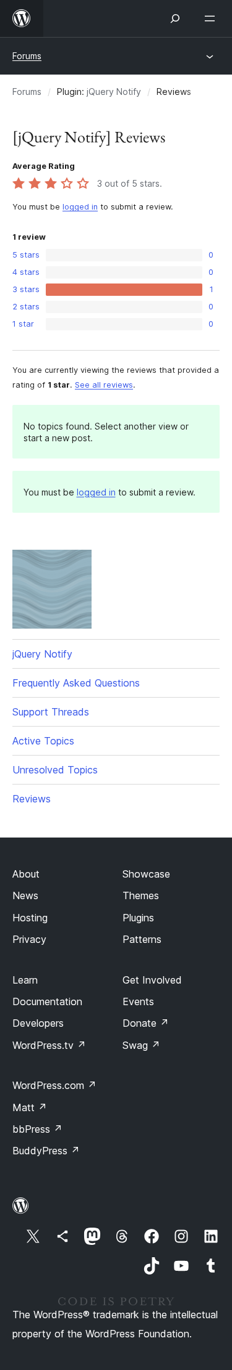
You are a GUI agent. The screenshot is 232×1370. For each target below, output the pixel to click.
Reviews (31, 799)
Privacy (29, 939)
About (26, 874)
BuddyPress (46, 1150)
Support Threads (50, 712)
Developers (38, 1023)
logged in (80, 206)
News (25, 895)
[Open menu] (212, 18)
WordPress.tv (49, 1045)
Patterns (141, 939)
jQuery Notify (114, 91)
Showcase (146, 874)
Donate (145, 1023)
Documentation (47, 1001)
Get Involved (152, 980)
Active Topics (43, 741)
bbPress (37, 1129)
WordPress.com (54, 1085)
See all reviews (104, 384)
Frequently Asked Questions (76, 683)
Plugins (138, 917)
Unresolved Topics (55, 770)
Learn (25, 980)
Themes (140, 895)
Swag (141, 1045)
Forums (26, 56)
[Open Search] (175, 18)
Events (138, 1001)
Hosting (30, 917)
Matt (29, 1107)
